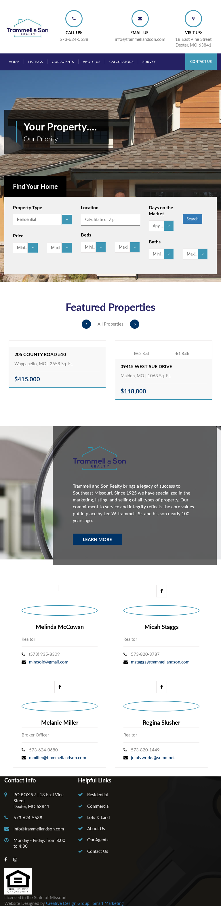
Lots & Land (98, 817)
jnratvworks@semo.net (153, 757)
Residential (97, 794)
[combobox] (42, 219)
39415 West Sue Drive (146, 366)
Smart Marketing (108, 903)
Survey (149, 61)
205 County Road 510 (40, 354)
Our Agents (63, 61)
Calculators (121, 61)
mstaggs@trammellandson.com (160, 661)
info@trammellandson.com (140, 39)
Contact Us (201, 61)
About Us (91, 61)
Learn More (97, 539)
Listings (35, 61)
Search (192, 218)
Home (14, 61)
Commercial (98, 806)
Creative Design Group (67, 903)
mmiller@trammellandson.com (57, 757)
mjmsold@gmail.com (48, 661)
